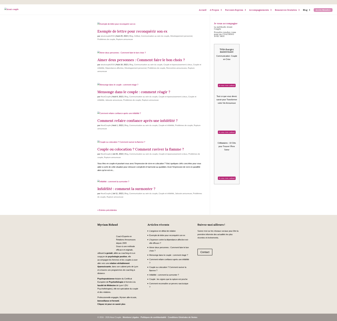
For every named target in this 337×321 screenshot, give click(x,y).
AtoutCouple (106, 97)
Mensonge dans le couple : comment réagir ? (133, 92)
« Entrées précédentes (107, 210)
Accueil (202, 10)
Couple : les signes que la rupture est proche (168, 279)
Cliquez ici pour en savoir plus (111, 304)
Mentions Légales (131, 317)
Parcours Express (234, 10)
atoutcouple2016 (108, 36)
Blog (305, 10)
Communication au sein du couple (155, 36)
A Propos (214, 10)
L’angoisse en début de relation (162, 231)
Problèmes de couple (106, 39)
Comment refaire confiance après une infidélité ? (137, 120)
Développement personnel (181, 36)
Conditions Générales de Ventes (182, 317)
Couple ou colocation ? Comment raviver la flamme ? (140, 149)
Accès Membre (323, 10)
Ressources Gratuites (286, 10)
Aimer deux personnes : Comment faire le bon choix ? (141, 60)
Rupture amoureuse (124, 39)
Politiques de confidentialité (153, 317)
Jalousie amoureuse (113, 100)
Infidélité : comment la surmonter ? (126, 189)
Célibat (137, 36)
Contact (204, 252)
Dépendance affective (114, 68)
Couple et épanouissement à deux (177, 65)
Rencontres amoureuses (176, 68)
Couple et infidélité (166, 125)
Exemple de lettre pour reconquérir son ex (132, 31)
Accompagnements (259, 10)
